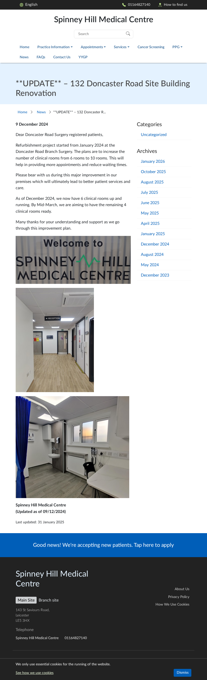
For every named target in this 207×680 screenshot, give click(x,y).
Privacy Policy (178, 597)
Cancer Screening (151, 47)
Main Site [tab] (26, 600)
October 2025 (153, 172)
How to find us (175, 5)
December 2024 (155, 244)
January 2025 (153, 234)
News (24, 57)
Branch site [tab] (49, 600)
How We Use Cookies (172, 604)
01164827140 (139, 5)
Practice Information (53, 47)
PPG (175, 47)
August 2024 (152, 255)
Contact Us (61, 57)
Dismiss (183, 672)
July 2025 (149, 193)
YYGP (83, 57)
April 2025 (150, 224)
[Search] (128, 33)
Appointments (92, 47)
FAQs (41, 57)
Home (24, 47)
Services (120, 47)
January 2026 (153, 161)
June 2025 (150, 203)
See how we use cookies (35, 673)
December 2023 (155, 275)
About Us (182, 589)
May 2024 (150, 265)
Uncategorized (154, 135)
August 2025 (152, 182)
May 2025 (150, 213)
